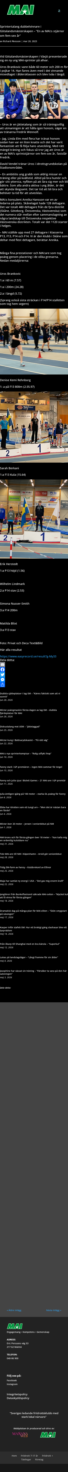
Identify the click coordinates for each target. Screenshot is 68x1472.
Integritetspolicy (17, 1394)
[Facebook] (34, 669)
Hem (14, 1455)
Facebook (12, 1380)
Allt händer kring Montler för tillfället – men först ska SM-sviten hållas (33, 1197)
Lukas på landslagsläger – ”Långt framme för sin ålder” (29, 957)
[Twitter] (34, 674)
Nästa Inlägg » (53, 1310)
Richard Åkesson (12, 41)
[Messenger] (34, 679)
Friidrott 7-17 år (29, 1455)
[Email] (34, 664)
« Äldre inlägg (14, 1310)
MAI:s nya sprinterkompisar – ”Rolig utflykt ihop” (25, 753)
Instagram (12, 1384)
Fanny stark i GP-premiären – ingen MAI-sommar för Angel (31, 766)
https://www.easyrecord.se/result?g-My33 (28, 656)
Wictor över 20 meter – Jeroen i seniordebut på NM (27, 823)
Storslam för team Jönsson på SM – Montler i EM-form (31, 1130)
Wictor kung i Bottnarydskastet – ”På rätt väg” (24, 740)
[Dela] (34, 684)
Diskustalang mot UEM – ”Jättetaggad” (20, 726)
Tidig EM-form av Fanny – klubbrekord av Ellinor (25, 867)
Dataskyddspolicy (18, 1398)
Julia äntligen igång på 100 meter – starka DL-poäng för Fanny (32, 793)
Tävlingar (26, 1459)
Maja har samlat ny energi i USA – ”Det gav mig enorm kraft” (32, 880)
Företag (39, 1459)
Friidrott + (47, 1455)
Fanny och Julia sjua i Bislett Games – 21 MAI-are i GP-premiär (33, 780)
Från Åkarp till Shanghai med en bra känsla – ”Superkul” (30, 943)
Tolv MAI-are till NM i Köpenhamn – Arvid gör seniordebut (31, 853)
